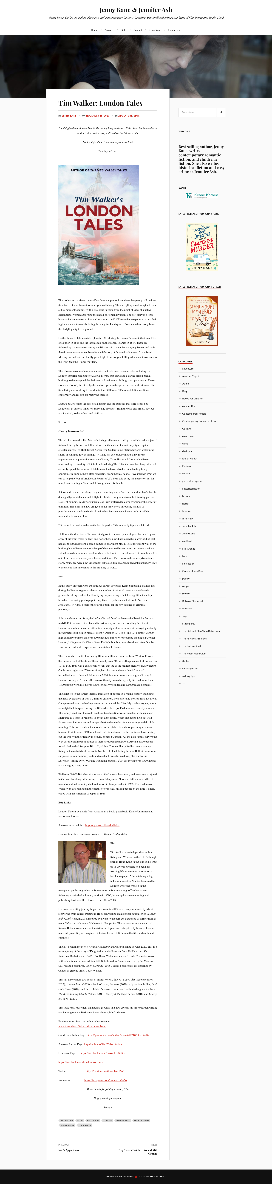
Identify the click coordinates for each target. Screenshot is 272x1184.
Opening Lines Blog (192, 570)
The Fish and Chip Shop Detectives (201, 630)
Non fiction (188, 563)
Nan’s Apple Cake (69, 1150)
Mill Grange (188, 548)
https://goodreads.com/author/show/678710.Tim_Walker (119, 1035)
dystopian (187, 451)
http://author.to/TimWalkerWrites (103, 1044)
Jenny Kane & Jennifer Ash (136, 10)
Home (94, 30)
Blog (137, 116)
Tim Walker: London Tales (100, 102)
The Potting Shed (191, 645)
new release (123, 1120)
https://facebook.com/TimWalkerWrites (102, 1053)
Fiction (186, 473)
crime (185, 443)
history (186, 495)
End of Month (189, 458)
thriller (186, 660)
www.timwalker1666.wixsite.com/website (82, 1026)
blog (80, 1120)
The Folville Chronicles (194, 638)
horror (185, 503)
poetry (186, 578)
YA (183, 683)
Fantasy (186, 465)
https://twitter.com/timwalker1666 (105, 1071)
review (186, 593)
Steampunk (188, 623)
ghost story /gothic (192, 480)
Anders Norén (158, 1176)
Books (108, 30)
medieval (187, 540)
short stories (141, 1120)
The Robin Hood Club (194, 653)
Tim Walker (85, 1125)
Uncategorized (190, 668)
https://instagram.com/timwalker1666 (105, 1080)
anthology (67, 1120)
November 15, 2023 (98, 116)
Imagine (186, 510)
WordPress (127, 1176)
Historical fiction (191, 488)
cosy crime (188, 435)
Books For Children (192, 398)
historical (93, 1120)
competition (189, 405)
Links (124, 30)
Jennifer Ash (174, 30)
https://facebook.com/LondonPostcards (80, 1062)
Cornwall (187, 428)
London (108, 1120)
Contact (137, 30)
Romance (187, 608)
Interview (187, 518)
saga (184, 615)
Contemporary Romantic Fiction (199, 420)
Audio (185, 383)
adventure (125, 116)
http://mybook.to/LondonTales (102, 825)
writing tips (188, 675)
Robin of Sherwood (192, 600)
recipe (185, 586)
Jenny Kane (155, 30)
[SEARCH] (221, 112)
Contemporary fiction (194, 413)
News (185, 555)
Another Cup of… (191, 376)
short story (67, 1125)
